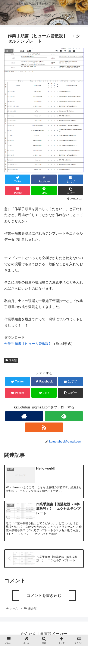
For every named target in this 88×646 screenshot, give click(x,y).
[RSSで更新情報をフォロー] (44, 427)
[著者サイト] (24, 416)
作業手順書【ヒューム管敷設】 (28, 343)
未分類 (13, 360)
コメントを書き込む (44, 595)
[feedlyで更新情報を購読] (64, 416)
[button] (79, 460)
